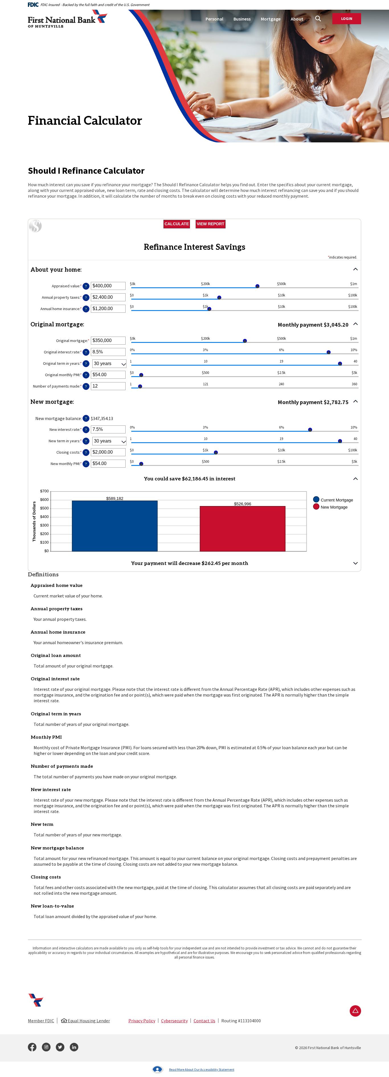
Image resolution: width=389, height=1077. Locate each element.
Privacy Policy (141, 1020)
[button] (194, 270)
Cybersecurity (174, 1020)
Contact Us (204, 1020)
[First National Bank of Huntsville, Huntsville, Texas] (68, 19)
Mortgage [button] (271, 19)
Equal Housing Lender (88, 1020)
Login (351, 19)
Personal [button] (214, 19)
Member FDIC (41, 1020)
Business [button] (242, 19)
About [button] (297, 19)
